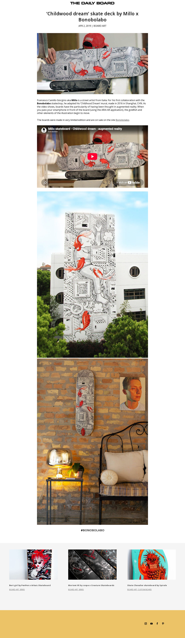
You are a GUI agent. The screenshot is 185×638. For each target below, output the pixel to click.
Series (22, 589)
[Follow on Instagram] (145, 623)
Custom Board (145, 589)
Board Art (100, 25)
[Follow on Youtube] (151, 623)
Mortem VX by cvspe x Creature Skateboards (91, 585)
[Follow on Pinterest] (163, 623)
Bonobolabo (122, 120)
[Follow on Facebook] (157, 623)
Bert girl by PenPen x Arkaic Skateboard (30, 585)
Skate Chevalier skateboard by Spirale (147, 585)
